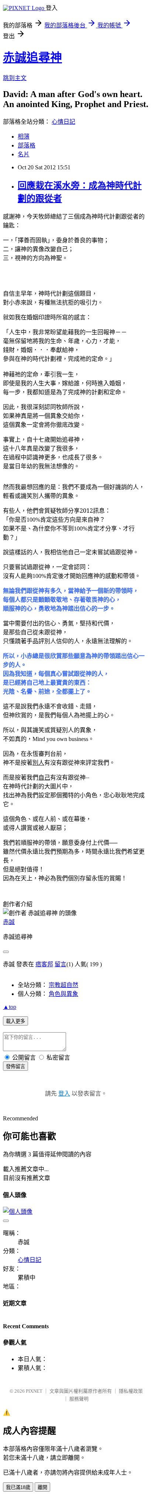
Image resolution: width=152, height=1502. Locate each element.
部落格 (26, 145)
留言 (60, 964)
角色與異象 (63, 994)
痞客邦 (44, 964)
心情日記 (63, 122)
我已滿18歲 (18, 1487)
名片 (24, 154)
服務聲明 (79, 1399)
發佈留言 (15, 1066)
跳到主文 (15, 78)
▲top (9, 1007)
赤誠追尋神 (32, 57)
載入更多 (15, 1021)
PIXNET (34, 1391)
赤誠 (9, 922)
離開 (42, 1487)
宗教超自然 (63, 985)
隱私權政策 (131, 1391)
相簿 (24, 136)
